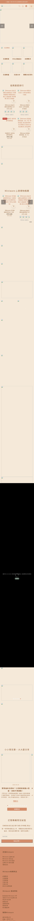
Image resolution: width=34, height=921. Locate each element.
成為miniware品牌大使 (10, 897)
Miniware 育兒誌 (8, 859)
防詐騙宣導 (6, 907)
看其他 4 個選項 (9, 114)
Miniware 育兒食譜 (9, 860)
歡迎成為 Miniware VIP (10, 896)
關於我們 (17, 578)
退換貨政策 (6, 903)
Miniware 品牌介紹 (9, 856)
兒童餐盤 (5, 880)
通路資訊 (5, 864)
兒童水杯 (5, 884)
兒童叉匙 (5, 882)
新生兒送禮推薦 (7, 886)
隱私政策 (5, 905)
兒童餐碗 (5, 878)
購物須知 (5, 901)
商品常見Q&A (7, 899)
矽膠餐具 (5, 876)
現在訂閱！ (17, 841)
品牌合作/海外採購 (8, 862)
